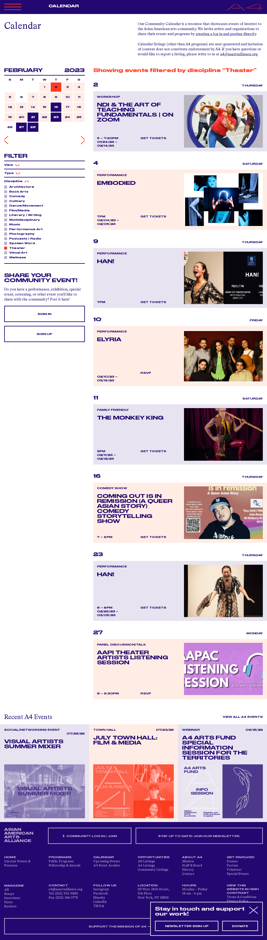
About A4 (192, 857)
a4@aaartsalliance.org (239, 54)
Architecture (21, 187)
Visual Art (18, 252)
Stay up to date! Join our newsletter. (199, 836)
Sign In (44, 314)
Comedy (17, 196)
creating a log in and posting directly (226, 34)
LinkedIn (100, 902)
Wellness (17, 257)
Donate (232, 861)
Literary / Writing (25, 215)
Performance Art (26, 229)
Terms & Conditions (241, 897)
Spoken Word (22, 243)
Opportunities (154, 857)
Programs (60, 857)
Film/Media (19, 210)
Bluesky (99, 897)
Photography (21, 234)
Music (14, 224)
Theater (17, 248)
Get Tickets (153, 138)
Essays (9, 894)
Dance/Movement (26, 205)
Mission (188, 861)
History (188, 869)
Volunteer (234, 869)
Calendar (64, 6)
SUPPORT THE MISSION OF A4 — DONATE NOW (134, 926)
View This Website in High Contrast (243, 889)
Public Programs (61, 861)
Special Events (238, 874)
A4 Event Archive (106, 865)
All (6, 890)
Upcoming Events (106, 861)
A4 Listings (146, 865)
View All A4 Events (243, 717)
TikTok (98, 906)
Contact (188, 874)
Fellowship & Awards (65, 865)
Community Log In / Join (91, 836)
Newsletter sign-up (187, 926)
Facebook (100, 893)
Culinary (17, 201)
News (8, 902)
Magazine (14, 885)
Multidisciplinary (24, 220)
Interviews (12, 898)
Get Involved (240, 857)
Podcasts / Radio (25, 238)
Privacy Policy (237, 901)
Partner (232, 865)
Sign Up (44, 334)
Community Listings (153, 869)
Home (10, 857)
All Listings (146, 861)
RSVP (145, 373)
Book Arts (18, 191)
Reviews (10, 906)
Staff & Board (192, 865)
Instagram (101, 889)
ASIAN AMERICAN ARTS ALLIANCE (18, 835)
